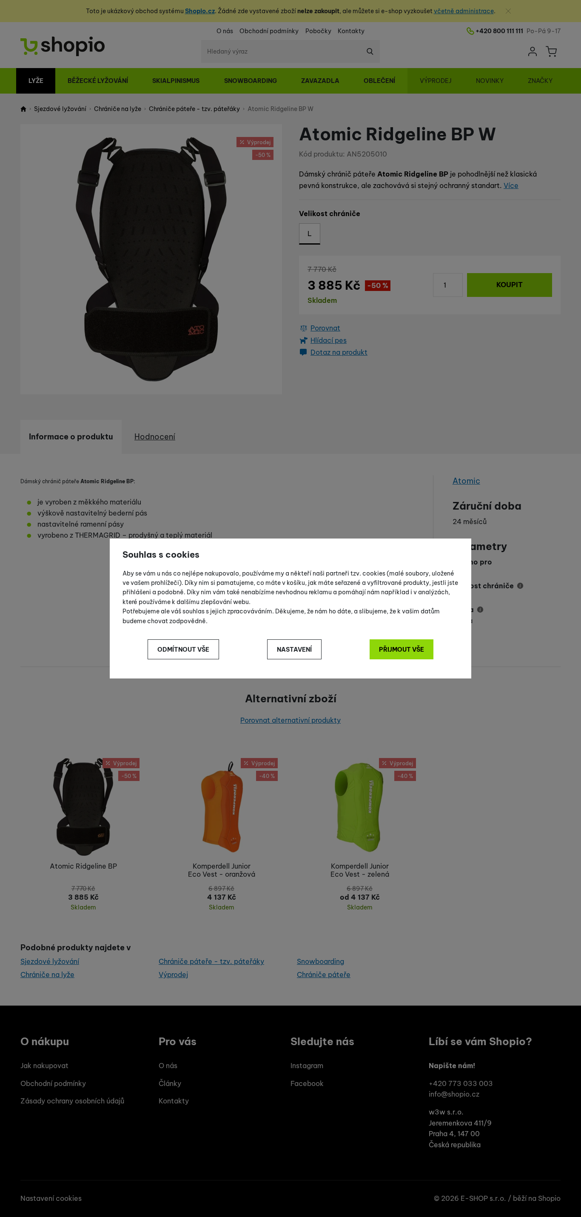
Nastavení (294, 649)
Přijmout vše (401, 649)
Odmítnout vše (183, 649)
